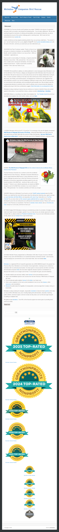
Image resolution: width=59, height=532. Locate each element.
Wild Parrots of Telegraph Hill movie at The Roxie (17, 132)
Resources (7, 20)
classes (45, 282)
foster (36, 202)
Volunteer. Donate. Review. (11, 362)
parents (47, 291)
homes (30, 274)
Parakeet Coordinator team (29, 214)
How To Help (36, 17)
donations (15, 299)
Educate (8, 286)
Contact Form (19, 215)
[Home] (22, 12)
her (35, 96)
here (45, 258)
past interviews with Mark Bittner (14, 197)
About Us (7, 17)
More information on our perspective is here (42, 86)
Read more (7, 304)
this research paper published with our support (32, 199)
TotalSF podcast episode (39, 193)
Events (48, 17)
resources (8, 284)
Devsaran (52, 527)
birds (18, 269)
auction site (18, 37)
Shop (13, 20)
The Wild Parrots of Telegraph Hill (18, 168)
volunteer (32, 202)
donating (48, 91)
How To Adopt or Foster (25, 17)
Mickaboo (6, 264)
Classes (43, 17)
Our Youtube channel (42, 94)
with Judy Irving (34, 197)
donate (40, 202)
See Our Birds (14, 17)
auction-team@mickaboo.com (44, 42)
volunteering (40, 91)
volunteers (33, 291)
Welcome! (7, 26)
